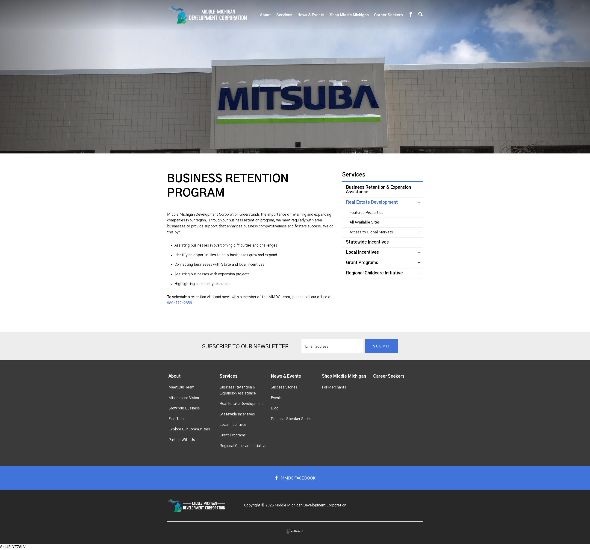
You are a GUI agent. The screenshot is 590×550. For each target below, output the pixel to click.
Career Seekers (388, 15)
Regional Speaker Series (291, 419)
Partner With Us (181, 440)
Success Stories (284, 387)
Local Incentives (362, 252)
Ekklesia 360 (295, 531)
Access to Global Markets (371, 232)
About (265, 15)
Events (276, 398)
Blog (274, 408)
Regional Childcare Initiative (374, 273)
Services (284, 15)
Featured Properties (366, 213)
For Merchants (334, 387)
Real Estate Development (372, 202)
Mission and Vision (183, 398)
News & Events (311, 15)
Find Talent (177, 419)
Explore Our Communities (189, 429)
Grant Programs (362, 263)
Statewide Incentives (367, 242)
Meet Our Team (181, 387)
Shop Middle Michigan (349, 15)
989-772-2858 (179, 303)
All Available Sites (365, 222)
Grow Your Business (184, 408)
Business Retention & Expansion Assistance (378, 189)
